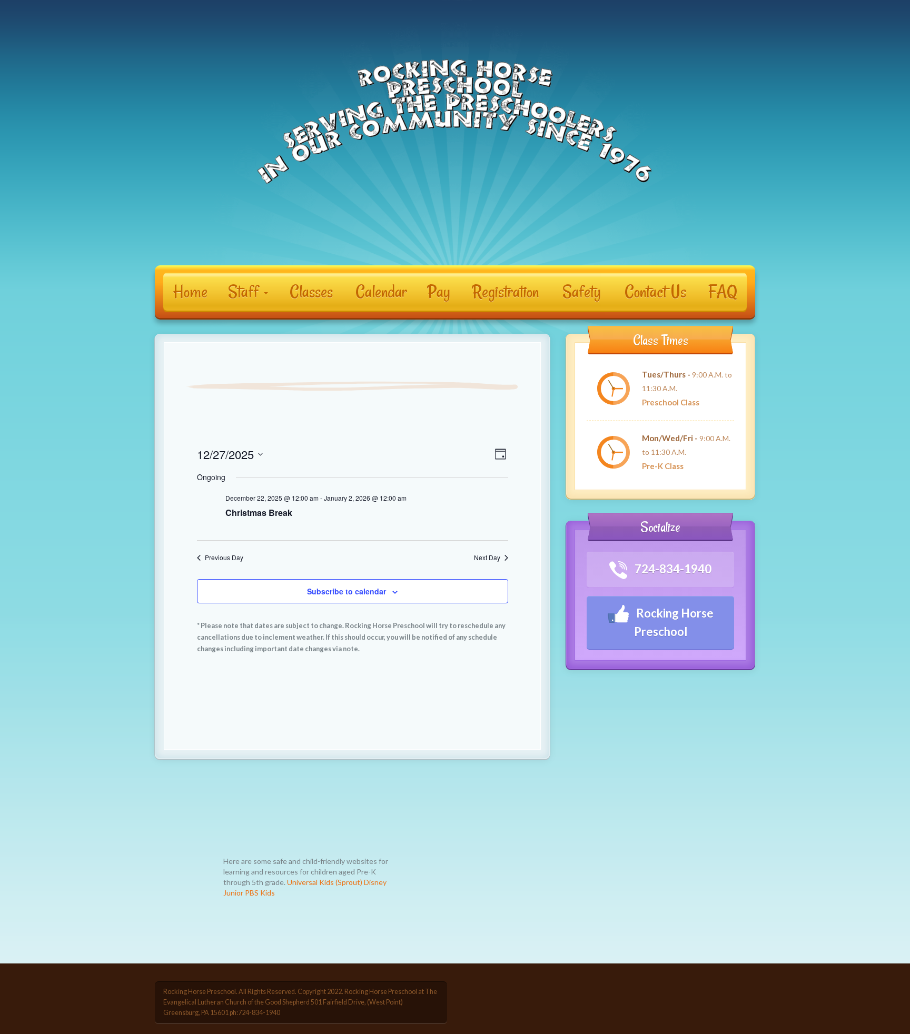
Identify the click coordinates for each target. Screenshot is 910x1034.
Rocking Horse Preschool (674, 622)
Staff (245, 291)
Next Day (487, 557)
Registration (505, 291)
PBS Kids (260, 892)
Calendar (381, 291)
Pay (439, 291)
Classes (311, 291)
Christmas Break (258, 512)
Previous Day (224, 557)
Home (190, 291)
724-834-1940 (671, 569)
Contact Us (655, 291)
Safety (581, 291)
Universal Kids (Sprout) (324, 882)
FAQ (722, 291)
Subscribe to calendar (346, 591)
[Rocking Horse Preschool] (455, 125)
